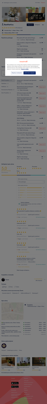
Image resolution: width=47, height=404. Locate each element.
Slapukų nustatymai (17, 72)
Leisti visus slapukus (29, 72)
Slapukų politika (25, 69)
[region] (23, 67)
